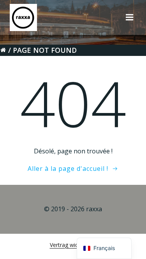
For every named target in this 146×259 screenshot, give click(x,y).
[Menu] (129, 17)
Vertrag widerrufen (73, 245)
